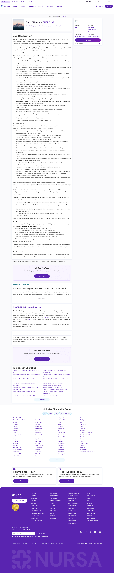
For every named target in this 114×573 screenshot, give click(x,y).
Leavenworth (61, 433)
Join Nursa (42, 276)
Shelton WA (61, 445)
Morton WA (61, 435)
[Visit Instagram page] (81, 532)
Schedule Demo (72, 513)
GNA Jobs (52, 505)
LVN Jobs (33, 503)
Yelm (36, 456)
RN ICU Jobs (34, 505)
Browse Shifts (53, 498)
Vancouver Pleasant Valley (87, 452)
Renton (82, 441)
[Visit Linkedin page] (95, 532)
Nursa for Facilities (73, 493)
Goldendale (38, 428)
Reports (70, 518)
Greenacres (61, 428)
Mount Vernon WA (85, 435)
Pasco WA (16, 439)
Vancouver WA (17, 454)
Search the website (92, 520)
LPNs (28, 319)
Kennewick (38, 430)
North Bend (16, 437)
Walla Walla (38, 454)
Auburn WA (83, 418)
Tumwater (38, 452)
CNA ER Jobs (34, 518)
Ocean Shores (39, 437)
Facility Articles (72, 511)
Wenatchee (83, 454)
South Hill (83, 447)
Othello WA (83, 437)
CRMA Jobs (53, 511)
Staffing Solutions (73, 503)
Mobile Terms (88, 543)
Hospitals (71, 508)
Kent (59, 430)
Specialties (53, 518)
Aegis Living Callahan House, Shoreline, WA (55, 389)
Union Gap (61, 452)
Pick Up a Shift (54, 495)
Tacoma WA (83, 449)
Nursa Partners (91, 495)
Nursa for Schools (73, 495)
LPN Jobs (33, 500)
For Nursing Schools (26, 2)
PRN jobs (46, 317)
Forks (81, 426)
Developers (90, 505)
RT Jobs (52, 503)
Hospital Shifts (72, 520)
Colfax (59, 424)
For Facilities (15, 2)
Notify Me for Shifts (55, 500)
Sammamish (61, 443)
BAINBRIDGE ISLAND (19, 420)
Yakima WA (16, 456)
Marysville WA (17, 435)
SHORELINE (48, 22)
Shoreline (64, 16)
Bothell (15, 422)
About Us (89, 493)
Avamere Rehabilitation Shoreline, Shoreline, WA (26, 374)
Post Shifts (71, 500)
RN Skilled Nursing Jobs (37, 513)
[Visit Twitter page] (90, 532)
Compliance (90, 508)
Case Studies (72, 516)
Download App (19, 500)
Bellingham (83, 420)
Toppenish (16, 452)
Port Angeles (39, 439)
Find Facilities (72, 523)
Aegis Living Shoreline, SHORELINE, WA (24, 391)
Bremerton (38, 422)
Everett (15, 426)
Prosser (60, 439)
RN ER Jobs (34, 508)
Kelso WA (15, 430)
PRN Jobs (33, 493)
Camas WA (83, 422)
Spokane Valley (17, 449)
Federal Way (39, 426)
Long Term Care (72, 505)
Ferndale (60, 426)
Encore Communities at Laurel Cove (53, 396)
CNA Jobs (34, 498)
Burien (59, 422)
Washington (35, 307)
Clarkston (15, 424)
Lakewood (38, 433)
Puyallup (15, 441)
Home (50, 16)
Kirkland (82, 430)
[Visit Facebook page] (86, 532)
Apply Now (88, 40)
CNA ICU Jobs (35, 516)
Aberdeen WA (17, 418)
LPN (59, 16)
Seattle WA (16, 445)
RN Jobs (33, 495)
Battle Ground (39, 420)
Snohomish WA (17, 447)
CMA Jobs (53, 508)
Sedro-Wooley (39, 445)
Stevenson (61, 449)
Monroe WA (38, 435)
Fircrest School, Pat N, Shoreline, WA (53, 383)
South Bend (61, 447)
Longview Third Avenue (86, 433)
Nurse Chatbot (91, 518)
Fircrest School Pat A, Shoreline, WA (53, 385)
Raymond (38, 441)
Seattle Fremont (84, 443)
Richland (37, 443)
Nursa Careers (91, 513)
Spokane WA (39, 449)
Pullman (82, 439)
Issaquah (82, 428)
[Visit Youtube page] (100, 532)
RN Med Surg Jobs (36, 511)
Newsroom (90, 503)
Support (89, 498)
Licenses (55, 16)
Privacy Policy (80, 543)
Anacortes (38, 418)
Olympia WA (61, 437)
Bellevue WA (61, 420)
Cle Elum (37, 424)
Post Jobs (67, 481)
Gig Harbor (16, 428)
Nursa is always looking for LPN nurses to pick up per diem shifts (44, 26)
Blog (88, 500)
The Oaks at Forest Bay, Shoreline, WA (23, 379)
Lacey (14, 433)
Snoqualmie (38, 447)
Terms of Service (97, 543)
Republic (15, 443)
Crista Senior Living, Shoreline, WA (52, 387)
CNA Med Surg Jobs (36, 520)
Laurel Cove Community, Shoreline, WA (24, 396)
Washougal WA (62, 454)
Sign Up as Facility (73, 498)
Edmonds (83, 424)
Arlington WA (61, 418)
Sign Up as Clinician (55, 493)
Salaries (52, 513)
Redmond (60, 441)
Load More (42, 399)
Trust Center (90, 511)
